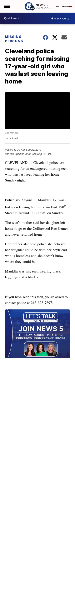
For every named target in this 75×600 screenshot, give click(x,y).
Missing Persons (14, 39)
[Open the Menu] (7, 6)
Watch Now (63, 6)
